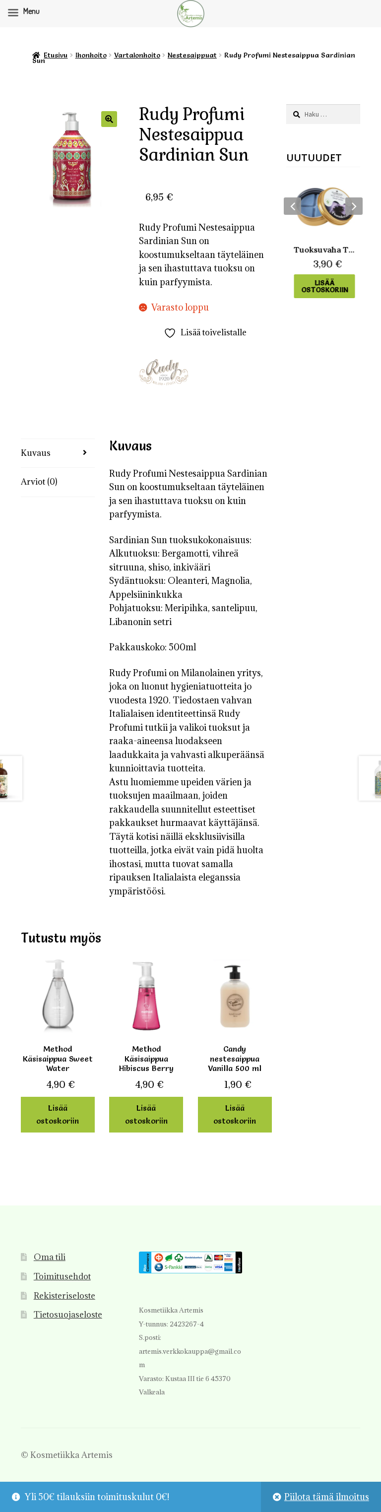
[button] (109, 119)
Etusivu (55, 55)
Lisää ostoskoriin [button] (57, 1114)
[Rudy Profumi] (164, 372)
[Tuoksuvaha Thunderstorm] (323, 207)
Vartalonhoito (137, 55)
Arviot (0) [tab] (39, 481)
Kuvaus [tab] (36, 452)
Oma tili (49, 1257)
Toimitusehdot (62, 1276)
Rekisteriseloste (64, 1295)
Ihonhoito (91, 55)
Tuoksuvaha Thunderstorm (323, 249)
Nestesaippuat (192, 55)
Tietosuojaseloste (68, 1314)
